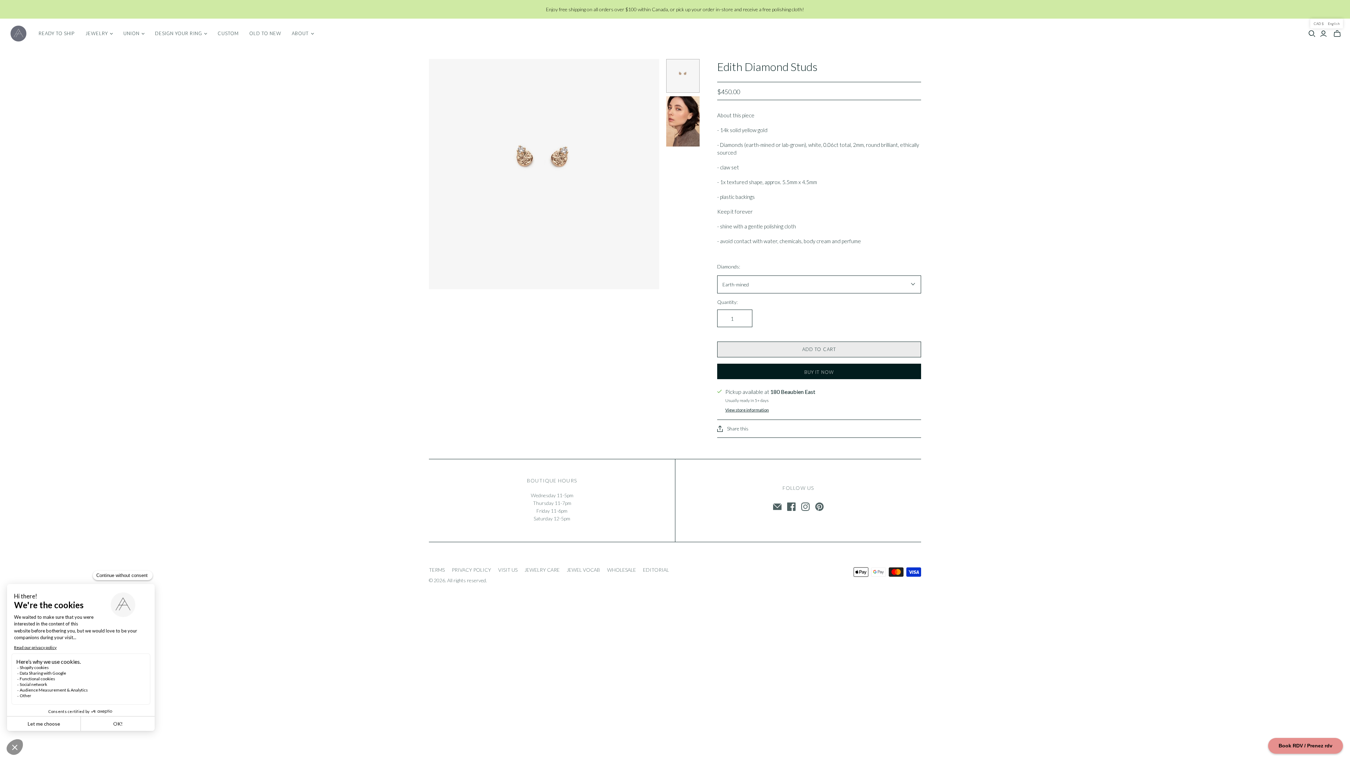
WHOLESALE (621, 570)
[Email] (777, 506)
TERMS (437, 570)
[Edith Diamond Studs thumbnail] (683, 76)
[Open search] (1312, 33)
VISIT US (508, 570)
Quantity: (727, 302)
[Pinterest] (819, 506)
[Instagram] (805, 506)
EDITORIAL (656, 570)
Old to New (265, 33)
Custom (228, 33)
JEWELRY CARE (542, 570)
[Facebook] (791, 506)
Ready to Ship (57, 33)
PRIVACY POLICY (471, 570)
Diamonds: (728, 267)
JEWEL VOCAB (583, 570)
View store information (747, 410)
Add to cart (819, 349)
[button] (1326, 23)
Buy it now (819, 372)
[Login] (1323, 34)
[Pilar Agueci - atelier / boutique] (18, 33)
